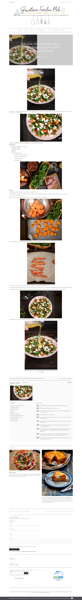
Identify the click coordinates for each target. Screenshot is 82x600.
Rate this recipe (12, 520)
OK (72, 598)
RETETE (32, 30)
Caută (11, 571)
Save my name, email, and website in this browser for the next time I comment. (23, 546)
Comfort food (56, 30)
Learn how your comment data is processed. (29, 551)
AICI (43, 372)
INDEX (26, 30)
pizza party (13, 472)
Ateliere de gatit (41, 30)
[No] (80, 598)
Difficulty (25, 382)
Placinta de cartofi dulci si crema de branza (56, 498)
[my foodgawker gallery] (19, 578)
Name (10, 524)
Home (19, 30)
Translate (16, 564)
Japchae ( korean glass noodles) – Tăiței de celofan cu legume (58, 511)
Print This (70, 382)
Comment (10, 538)
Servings (19, 382)
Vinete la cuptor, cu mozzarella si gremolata (20, 511)
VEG (49, 30)
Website (10, 533)
